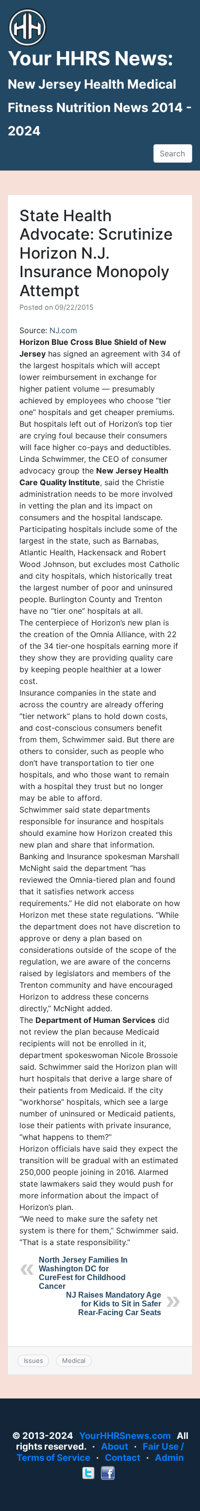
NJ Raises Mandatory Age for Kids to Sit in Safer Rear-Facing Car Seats (113, 1304)
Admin (169, 1457)
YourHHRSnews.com (125, 1435)
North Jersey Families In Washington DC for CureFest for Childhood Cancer (83, 1273)
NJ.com (63, 330)
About (114, 1446)
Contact (122, 1457)
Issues (33, 1360)
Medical (73, 1360)
